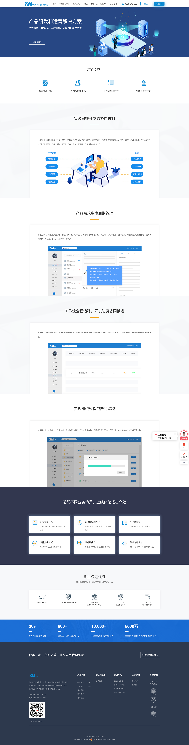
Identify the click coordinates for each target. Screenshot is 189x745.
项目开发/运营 (118, 688)
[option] (42, 599)
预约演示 (159, 4)
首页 (54, 3)
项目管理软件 (64, 3)
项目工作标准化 (119, 685)
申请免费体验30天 (150, 654)
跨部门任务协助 (119, 692)
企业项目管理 (118, 681)
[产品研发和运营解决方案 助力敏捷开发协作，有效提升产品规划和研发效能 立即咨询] (94, 56)
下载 (89, 686)
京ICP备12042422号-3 (82, 739)
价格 (89, 682)
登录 (146, 3)
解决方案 (76, 3)
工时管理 (80, 686)
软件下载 (94, 3)
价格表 (85, 3)
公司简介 (135, 681)
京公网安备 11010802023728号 (103, 739)
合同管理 (80, 698)
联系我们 (135, 685)
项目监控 (80, 694)
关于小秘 (113, 3)
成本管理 (80, 690)
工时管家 (99, 681)
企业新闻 (103, 3)
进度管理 (80, 682)
